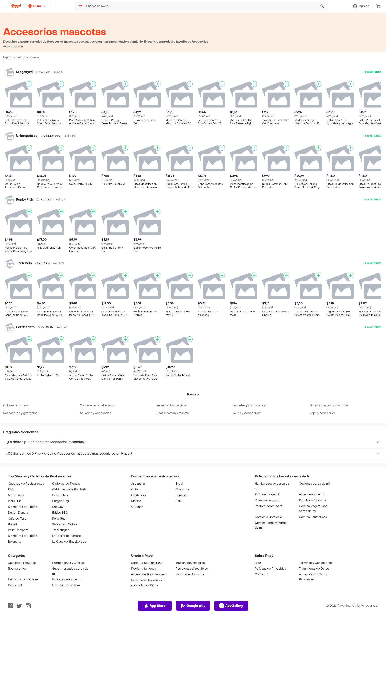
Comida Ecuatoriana (313, 517)
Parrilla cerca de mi (312, 500)
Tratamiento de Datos (314, 569)
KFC (11, 489)
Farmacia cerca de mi (23, 579)
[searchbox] (200, 6)
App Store (158, 606)
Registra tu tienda (143, 569)
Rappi (6, 57)
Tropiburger (60, 530)
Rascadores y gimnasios (20, 413)
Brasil (179, 484)
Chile (134, 489)
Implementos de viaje (171, 405)
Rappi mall (15, 585)
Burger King (60, 501)
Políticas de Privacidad (270, 569)
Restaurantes (17, 569)
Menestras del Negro (23, 507)
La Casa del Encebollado (69, 542)
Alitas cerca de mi (311, 494)
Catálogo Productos (22, 563)
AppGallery (234, 606)
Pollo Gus (58, 519)
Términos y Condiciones (316, 563)
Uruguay (137, 507)
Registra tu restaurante (147, 563)
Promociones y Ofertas (68, 563)
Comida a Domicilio (268, 517)
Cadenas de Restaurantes (26, 484)
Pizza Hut (14, 501)
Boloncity (14, 542)
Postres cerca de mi (269, 506)
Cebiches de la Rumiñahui (70, 489)
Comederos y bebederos (97, 405)
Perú (179, 501)
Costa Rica (139, 495)
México (136, 501)
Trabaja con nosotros (190, 563)
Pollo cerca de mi (267, 494)
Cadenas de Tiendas (66, 484)
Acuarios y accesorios (95, 413)
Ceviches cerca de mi (314, 484)
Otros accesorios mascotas (329, 405)
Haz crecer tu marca (190, 574)
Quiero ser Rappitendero (148, 574)
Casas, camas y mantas (172, 413)
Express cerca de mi (66, 579)
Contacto (261, 574)
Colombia (182, 489)
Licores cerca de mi (66, 585)
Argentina (138, 484)
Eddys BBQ (60, 513)
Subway (57, 507)
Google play (195, 606)
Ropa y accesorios (322, 413)
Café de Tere (17, 519)
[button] (37, 6)
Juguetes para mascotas (250, 405)
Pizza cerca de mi (267, 500)
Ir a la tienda (372, 72)
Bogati (12, 524)
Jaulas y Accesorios (247, 413)
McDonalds (16, 495)
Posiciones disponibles (192, 569)
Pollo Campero (18, 530)
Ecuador (181, 495)
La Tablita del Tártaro (66, 536)
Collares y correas (16, 405)
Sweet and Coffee (64, 524)
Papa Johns (60, 495)
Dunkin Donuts (18, 513)
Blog (258, 563)
